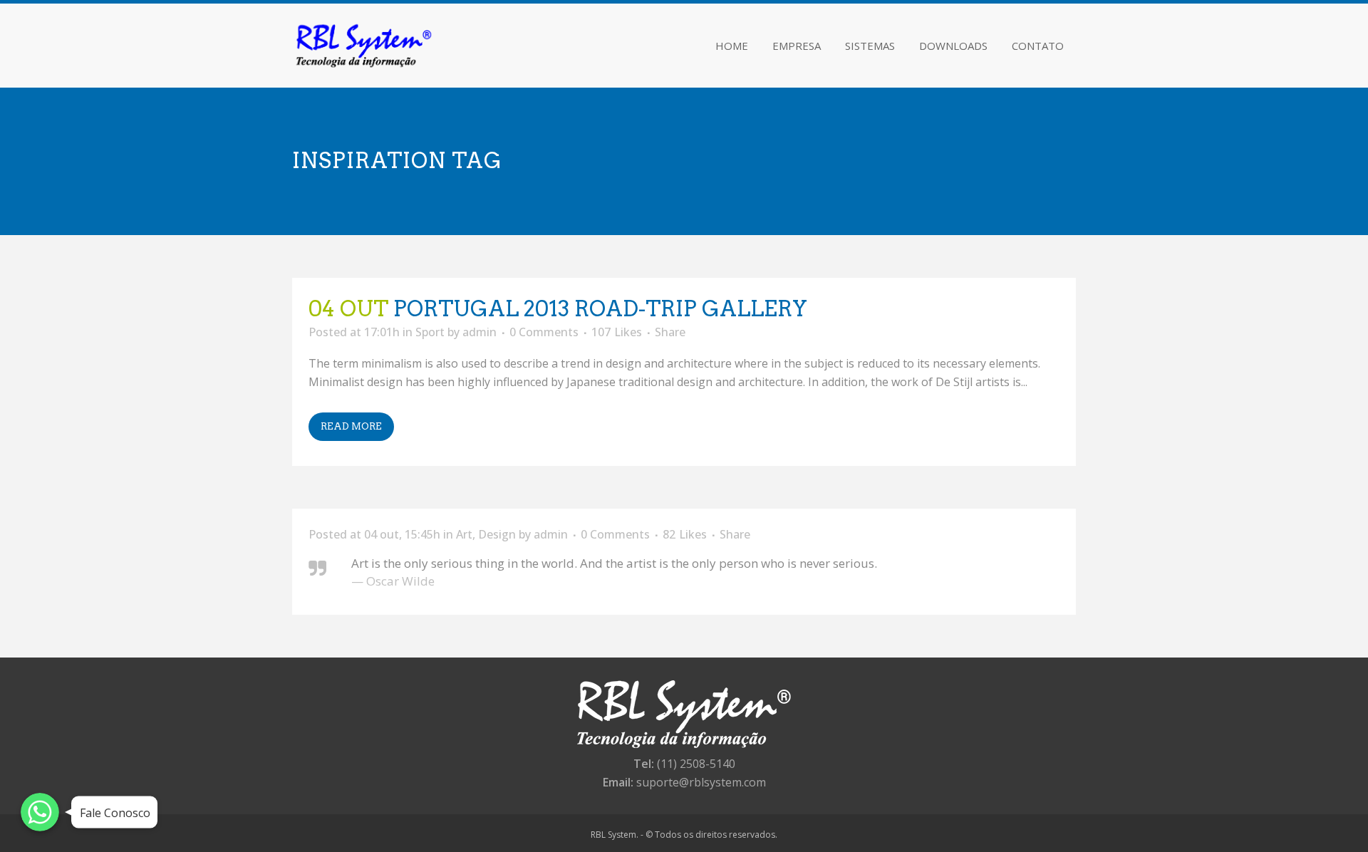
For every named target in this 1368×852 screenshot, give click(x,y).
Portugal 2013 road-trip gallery (600, 308)
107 (616, 332)
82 (685, 534)
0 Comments (544, 332)
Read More (351, 426)
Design (497, 534)
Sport (430, 332)
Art (464, 534)
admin (479, 332)
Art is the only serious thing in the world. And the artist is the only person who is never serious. (614, 563)
